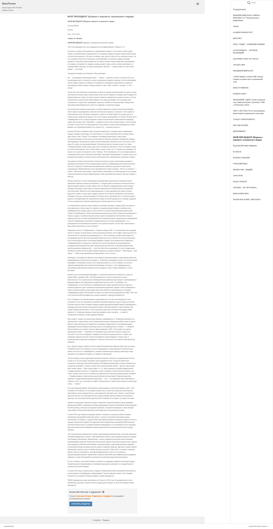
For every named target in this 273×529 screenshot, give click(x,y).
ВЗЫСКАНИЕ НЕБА (241, 193)
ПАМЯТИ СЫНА (239, 94)
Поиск (251, 3)
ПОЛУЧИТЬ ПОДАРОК (80, 504)
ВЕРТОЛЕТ (237, 38)
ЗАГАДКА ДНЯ (239, 65)
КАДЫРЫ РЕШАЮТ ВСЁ (243, 32)
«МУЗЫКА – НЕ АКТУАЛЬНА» (245, 187)
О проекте (97, 520)
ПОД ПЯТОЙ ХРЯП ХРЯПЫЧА (245, 146)
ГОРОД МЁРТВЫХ (240, 163)
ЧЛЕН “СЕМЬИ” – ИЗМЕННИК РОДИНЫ (249, 44)
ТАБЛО (236, 26)
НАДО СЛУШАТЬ (240, 181)
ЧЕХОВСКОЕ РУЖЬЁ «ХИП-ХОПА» (247, 199)
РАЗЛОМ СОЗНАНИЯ (241, 157)
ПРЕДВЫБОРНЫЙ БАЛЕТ (243, 70)
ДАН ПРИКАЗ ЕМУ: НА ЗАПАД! (245, 59)
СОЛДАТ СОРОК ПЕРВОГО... (244, 119)
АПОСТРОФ (238, 175)
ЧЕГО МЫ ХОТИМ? (240, 125)
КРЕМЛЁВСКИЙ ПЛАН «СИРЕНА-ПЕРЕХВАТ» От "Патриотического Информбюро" (246, 17)
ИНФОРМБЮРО (239, 131)
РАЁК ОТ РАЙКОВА (241, 88)
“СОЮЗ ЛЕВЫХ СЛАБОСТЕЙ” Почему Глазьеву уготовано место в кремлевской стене (248, 79)
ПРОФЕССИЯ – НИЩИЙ (242, 169)
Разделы (105, 520)
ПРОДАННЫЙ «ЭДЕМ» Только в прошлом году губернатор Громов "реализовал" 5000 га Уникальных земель (249, 102)
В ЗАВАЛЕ (237, 152)
